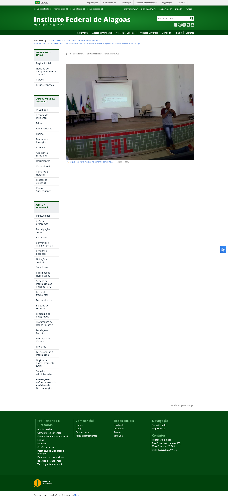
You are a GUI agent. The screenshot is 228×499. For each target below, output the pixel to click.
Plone (76, 495)
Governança (82, 32)
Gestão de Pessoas (46, 447)
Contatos (190, 32)
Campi (79, 428)
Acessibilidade (131, 9)
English (189, 9)
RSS (192, 25)
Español (179, 9)
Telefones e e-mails (161, 439)
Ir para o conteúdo (42, 9)
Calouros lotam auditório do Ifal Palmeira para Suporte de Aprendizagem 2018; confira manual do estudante (84, 43)
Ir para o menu (60, 9)
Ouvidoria (166, 32)
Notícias (95, 41)
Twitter (188, 25)
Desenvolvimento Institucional (52, 436)
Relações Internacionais (49, 460)
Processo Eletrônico (149, 32)
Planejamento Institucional (50, 457)
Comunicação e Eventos (49, 432)
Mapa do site (165, 9)
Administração (44, 429)
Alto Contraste (148, 9)
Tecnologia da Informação (50, 464)
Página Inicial (55, 41)
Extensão (42, 443)
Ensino (40, 440)
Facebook (175, 25)
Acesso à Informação (102, 32)
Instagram (184, 25)
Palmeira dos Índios (81, 41)
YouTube (180, 25)
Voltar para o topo (184, 405)
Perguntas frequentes (86, 435)
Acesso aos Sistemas (126, 32)
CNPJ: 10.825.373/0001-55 (164, 449)
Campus (67, 41)
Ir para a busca (77, 9)
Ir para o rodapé (94, 9)
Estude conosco (83, 432)
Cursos (79, 425)
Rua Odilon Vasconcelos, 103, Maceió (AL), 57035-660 (166, 445)
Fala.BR (178, 32)
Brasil (44, 2)
